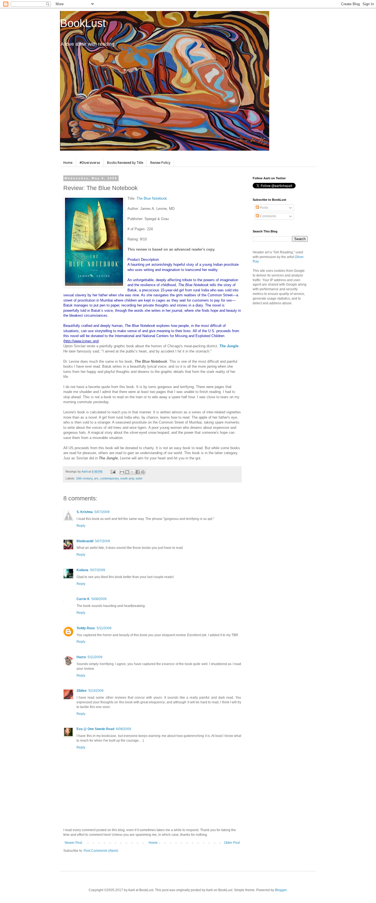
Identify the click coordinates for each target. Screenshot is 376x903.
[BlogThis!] (127, 472)
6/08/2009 (123, 729)
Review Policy (160, 163)
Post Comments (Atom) (101, 851)
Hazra (81, 657)
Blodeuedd (85, 541)
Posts (263, 208)
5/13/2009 (95, 691)
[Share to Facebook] (137, 472)
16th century (84, 478)
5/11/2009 (104, 628)
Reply (81, 526)
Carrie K (83, 599)
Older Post (232, 843)
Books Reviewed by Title (125, 163)
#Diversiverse (90, 163)
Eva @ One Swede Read (95, 729)
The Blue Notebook (152, 198)
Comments (267, 216)
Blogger (281, 890)
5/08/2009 (99, 599)
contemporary (109, 478)
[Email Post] (112, 471)
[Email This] (122, 472)
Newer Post (73, 843)
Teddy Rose (86, 628)
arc (96, 478)
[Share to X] (132, 472)
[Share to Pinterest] (143, 472)
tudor (139, 478)
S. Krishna (85, 512)
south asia (127, 478)
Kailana (82, 570)
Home (67, 163)
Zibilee (82, 691)
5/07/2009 (102, 512)
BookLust (83, 23)
